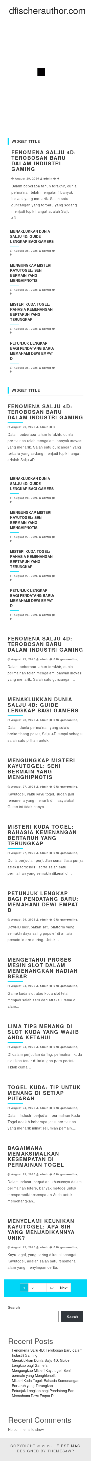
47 (52, 1287)
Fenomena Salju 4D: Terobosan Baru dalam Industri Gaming (43, 160)
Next (63, 1287)
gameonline (68, 659)
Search (14, 1307)
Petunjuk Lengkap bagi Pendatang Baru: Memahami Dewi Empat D (32, 351)
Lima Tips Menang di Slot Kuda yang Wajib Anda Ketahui (43, 1031)
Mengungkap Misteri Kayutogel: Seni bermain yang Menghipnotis (30, 273)
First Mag (69, 1445)
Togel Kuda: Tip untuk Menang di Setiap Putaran (44, 1092)
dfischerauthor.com (47, 10)
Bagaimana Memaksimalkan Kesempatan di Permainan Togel (36, 1156)
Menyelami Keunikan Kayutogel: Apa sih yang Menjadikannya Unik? (41, 1229)
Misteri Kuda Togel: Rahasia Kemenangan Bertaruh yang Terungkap (31, 312)
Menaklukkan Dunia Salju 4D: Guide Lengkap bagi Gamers (32, 236)
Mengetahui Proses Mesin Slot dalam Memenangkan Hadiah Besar (43, 968)
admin (47, 178)
